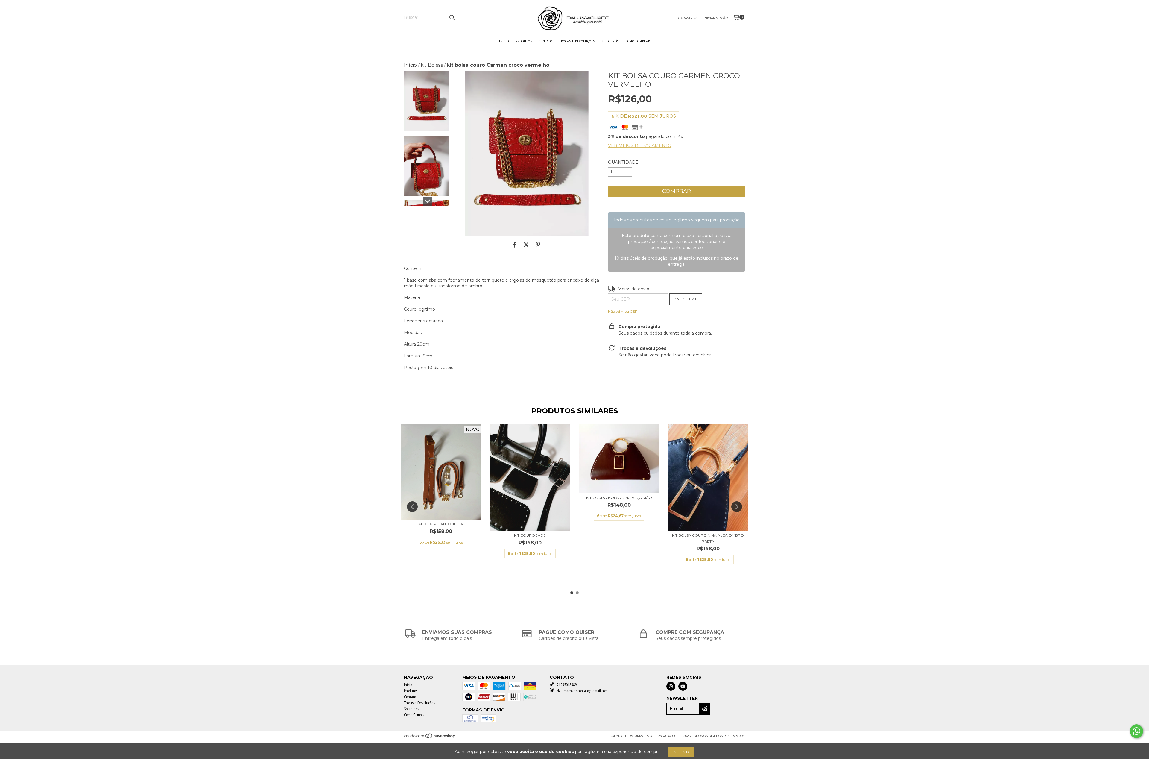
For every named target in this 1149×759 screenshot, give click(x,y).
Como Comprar (638, 41)
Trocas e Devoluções (577, 41)
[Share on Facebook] (514, 245)
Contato (545, 41)
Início (504, 41)
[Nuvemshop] (430, 738)
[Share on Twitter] (526, 245)
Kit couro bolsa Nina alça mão (619, 497)
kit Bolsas (432, 65)
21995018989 (567, 684)
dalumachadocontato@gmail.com (582, 690)
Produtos (524, 41)
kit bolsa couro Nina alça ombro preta (708, 538)
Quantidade (623, 162)
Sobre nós (610, 41)
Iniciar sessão (716, 18)
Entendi (681, 751)
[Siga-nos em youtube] (682, 686)
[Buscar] (452, 17)
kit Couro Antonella (441, 524)
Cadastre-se (689, 18)
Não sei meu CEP (623, 311)
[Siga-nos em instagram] (670, 686)
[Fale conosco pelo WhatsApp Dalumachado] (1136, 731)
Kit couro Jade (530, 535)
